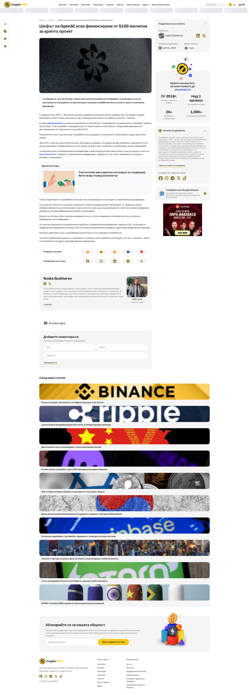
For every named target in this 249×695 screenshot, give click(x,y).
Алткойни (101, 664)
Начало (42, 20)
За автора (48, 304)
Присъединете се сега (113, 642)
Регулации (101, 671)
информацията (55, 123)
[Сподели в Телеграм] (128, 261)
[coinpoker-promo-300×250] (182, 235)
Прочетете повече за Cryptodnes (172, 165)
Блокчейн (101, 675)
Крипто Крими (103, 682)
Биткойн (100, 668)
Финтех (51, 20)
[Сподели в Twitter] (141, 261)
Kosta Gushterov (57, 278)
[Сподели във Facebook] (87, 261)
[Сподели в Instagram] (101, 261)
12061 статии (137, 299)
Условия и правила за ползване (135, 679)
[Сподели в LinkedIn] (114, 261)
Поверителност (132, 675)
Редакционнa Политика (136, 671)
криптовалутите (47, 154)
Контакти (130, 668)
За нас (129, 664)
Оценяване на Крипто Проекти (135, 686)
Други (99, 686)
